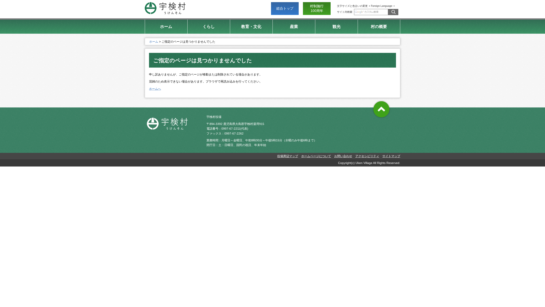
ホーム (153, 41)
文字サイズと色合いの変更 (352, 5)
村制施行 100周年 (317, 8)
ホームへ (155, 88)
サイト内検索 (344, 11)
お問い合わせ (343, 156)
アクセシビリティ (367, 156)
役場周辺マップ (287, 156)
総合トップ (284, 8)
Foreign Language (381, 5)
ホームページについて (316, 156)
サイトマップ (391, 156)
